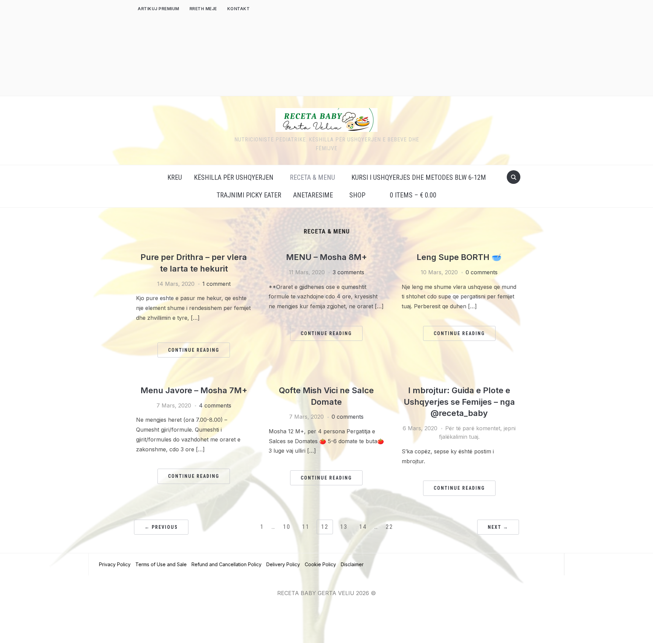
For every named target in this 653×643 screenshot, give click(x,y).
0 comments (482, 272)
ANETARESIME (313, 195)
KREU (174, 177)
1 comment (216, 283)
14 (363, 526)
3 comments (348, 272)
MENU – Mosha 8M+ (326, 257)
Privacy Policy (115, 564)
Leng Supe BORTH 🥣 (459, 257)
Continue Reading (193, 350)
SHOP (357, 195)
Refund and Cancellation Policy (226, 564)
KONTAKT (238, 8)
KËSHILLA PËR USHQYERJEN (233, 177)
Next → (498, 527)
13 (344, 526)
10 (286, 526)
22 (389, 526)
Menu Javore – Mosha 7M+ (193, 390)
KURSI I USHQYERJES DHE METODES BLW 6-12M (418, 177)
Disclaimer (352, 564)
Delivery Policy (283, 564)
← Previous (161, 527)
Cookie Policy (320, 564)
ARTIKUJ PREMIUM (158, 8)
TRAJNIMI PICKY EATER (249, 195)
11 (305, 526)
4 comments (215, 405)
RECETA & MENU (312, 177)
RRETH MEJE (203, 8)
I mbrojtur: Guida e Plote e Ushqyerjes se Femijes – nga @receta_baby (459, 401)
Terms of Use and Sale (161, 564)
